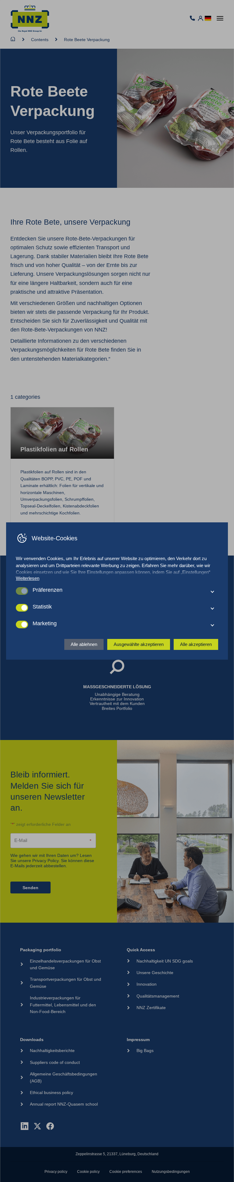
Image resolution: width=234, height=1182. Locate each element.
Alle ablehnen (84, 644)
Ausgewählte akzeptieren (139, 644)
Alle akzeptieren (196, 644)
